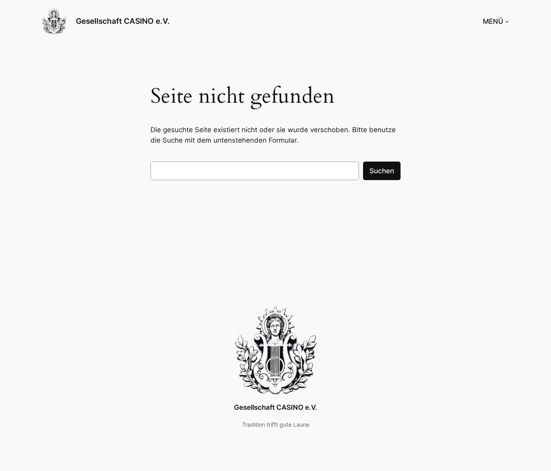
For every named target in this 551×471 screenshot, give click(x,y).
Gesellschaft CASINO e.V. (123, 21)
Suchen (381, 171)
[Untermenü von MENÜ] (507, 21)
